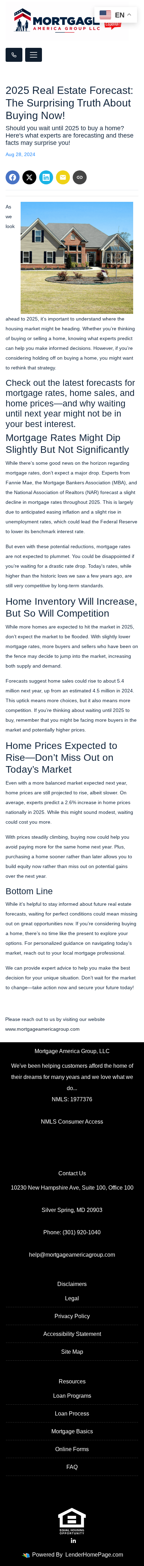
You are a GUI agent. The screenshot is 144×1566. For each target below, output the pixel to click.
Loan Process (72, 1414)
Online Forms (72, 1449)
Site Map (72, 1352)
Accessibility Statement (72, 1334)
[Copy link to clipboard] (80, 177)
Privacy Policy (72, 1316)
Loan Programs (72, 1396)
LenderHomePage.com (94, 1555)
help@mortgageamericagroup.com (72, 1255)
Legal (72, 1298)
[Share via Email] (63, 177)
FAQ (72, 1467)
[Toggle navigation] (33, 55)
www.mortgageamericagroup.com (42, 1029)
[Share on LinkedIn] (46, 177)
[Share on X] (29, 177)
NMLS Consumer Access (72, 1122)
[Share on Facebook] (13, 177)
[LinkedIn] (73, 1541)
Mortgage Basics (72, 1431)
